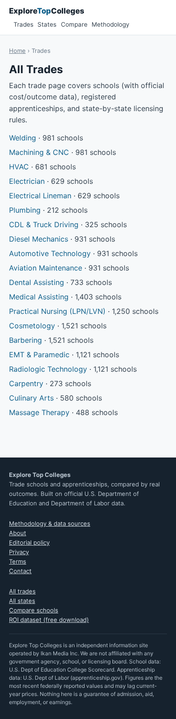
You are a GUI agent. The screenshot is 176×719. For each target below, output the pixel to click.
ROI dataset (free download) (49, 619)
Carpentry (26, 383)
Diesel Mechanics (38, 238)
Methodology (111, 24)
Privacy (19, 552)
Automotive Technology (50, 253)
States (46, 24)
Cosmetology (32, 325)
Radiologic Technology (48, 369)
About (17, 533)
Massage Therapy (39, 412)
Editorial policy (29, 542)
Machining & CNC (39, 152)
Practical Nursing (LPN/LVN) (57, 311)
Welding (22, 137)
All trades (22, 591)
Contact (20, 570)
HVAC (19, 166)
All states (22, 600)
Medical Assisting (39, 296)
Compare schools (33, 610)
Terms (17, 561)
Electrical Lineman (40, 195)
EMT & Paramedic (39, 354)
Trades (23, 24)
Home (17, 50)
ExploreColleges (46, 10)
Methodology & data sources (49, 523)
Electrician (27, 181)
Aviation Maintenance (45, 267)
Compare (74, 24)
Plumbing (25, 210)
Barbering (25, 340)
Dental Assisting (36, 282)
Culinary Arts (31, 397)
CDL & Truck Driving (44, 224)
